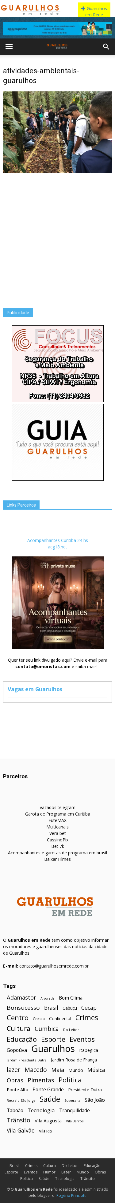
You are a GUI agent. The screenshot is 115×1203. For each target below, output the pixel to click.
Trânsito (18, 1120)
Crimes (86, 1017)
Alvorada (47, 998)
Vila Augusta (48, 1120)
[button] (106, 46)
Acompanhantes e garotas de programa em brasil (57, 853)
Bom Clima (70, 998)
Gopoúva (17, 1050)
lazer (13, 1069)
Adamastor (21, 997)
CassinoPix (57, 840)
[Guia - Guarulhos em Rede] (58, 479)
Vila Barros (74, 1121)
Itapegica (88, 1050)
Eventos (82, 1039)
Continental (60, 1018)
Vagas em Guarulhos (35, 689)
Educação (22, 1039)
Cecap (89, 1008)
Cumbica (47, 1029)
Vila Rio (45, 1131)
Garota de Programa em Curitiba (57, 814)
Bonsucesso (23, 1008)
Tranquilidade (74, 1110)
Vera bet (57, 833)
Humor (49, 1172)
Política (70, 1080)
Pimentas (41, 1080)
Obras (15, 1080)
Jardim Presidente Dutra (27, 1060)
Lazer (66, 1172)
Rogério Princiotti (71, 1195)
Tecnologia (41, 1110)
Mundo (75, 1070)
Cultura (18, 1028)
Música (96, 1070)
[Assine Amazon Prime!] (57, 28)
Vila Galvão (21, 1130)
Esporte (53, 1039)
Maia (57, 1069)
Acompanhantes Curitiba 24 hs (57, 540)
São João (95, 1100)
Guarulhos (53, 1048)
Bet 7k (57, 846)
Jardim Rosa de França (74, 1060)
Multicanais (57, 827)
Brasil (51, 1008)
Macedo (36, 1069)
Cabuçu (70, 1008)
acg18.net (57, 547)
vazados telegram (57, 807)
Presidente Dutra (85, 1090)
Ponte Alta (17, 1089)
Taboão (15, 1110)
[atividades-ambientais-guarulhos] (57, 171)
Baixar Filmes (57, 859)
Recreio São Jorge (21, 1100)
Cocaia (39, 1018)
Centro (18, 1017)
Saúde (50, 1099)
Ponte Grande (48, 1089)
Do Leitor (71, 1029)
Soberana (72, 1100)
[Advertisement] (57, 236)
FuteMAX (57, 820)
